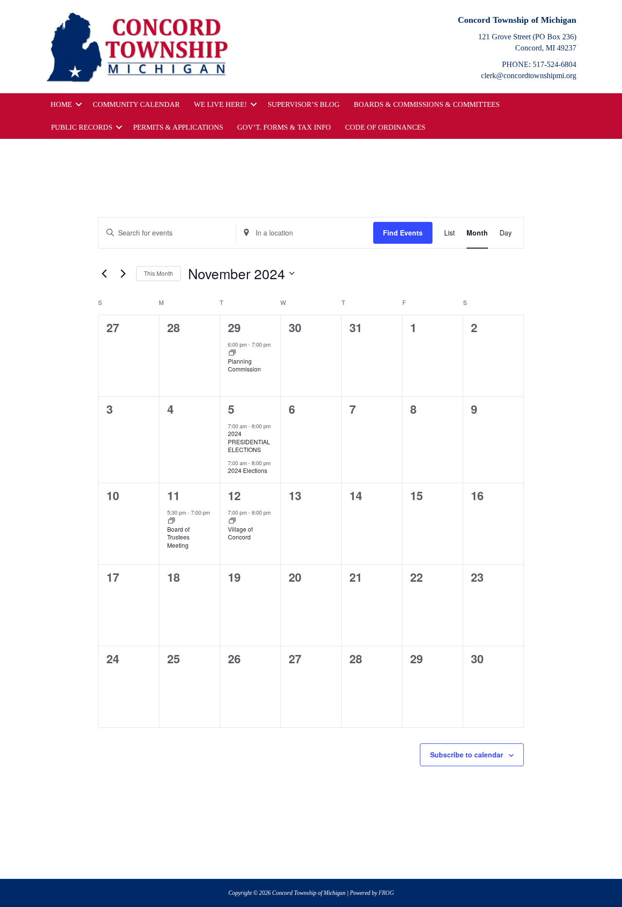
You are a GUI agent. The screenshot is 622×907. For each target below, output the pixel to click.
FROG (386, 893)
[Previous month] (104, 273)
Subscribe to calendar (466, 754)
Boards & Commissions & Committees (427, 104)
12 (234, 495)
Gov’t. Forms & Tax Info (284, 127)
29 (234, 327)
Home (61, 104)
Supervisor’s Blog (304, 104)
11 (173, 495)
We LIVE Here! (220, 104)
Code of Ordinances (385, 127)
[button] (79, 104)
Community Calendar (136, 104)
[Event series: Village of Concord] (232, 521)
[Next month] (123, 273)
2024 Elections (247, 470)
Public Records (81, 127)
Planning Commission (244, 365)
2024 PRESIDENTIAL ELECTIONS (249, 441)
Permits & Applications (178, 127)
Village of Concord (240, 533)
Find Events (403, 232)
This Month (158, 273)
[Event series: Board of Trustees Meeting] (171, 521)
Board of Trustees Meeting (178, 537)
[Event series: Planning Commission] (232, 353)
